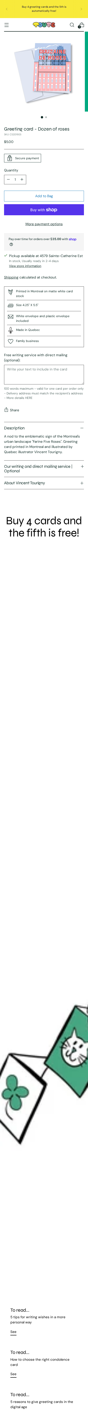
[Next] (81, 9)
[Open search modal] (71, 24)
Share (14, 410)
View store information (25, 266)
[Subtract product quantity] (8, 179)
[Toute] (44, 25)
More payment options (44, 224)
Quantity (11, 170)
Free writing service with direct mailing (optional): (35, 358)
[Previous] (7, 9)
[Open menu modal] (6, 24)
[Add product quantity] (22, 179)
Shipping (11, 277)
